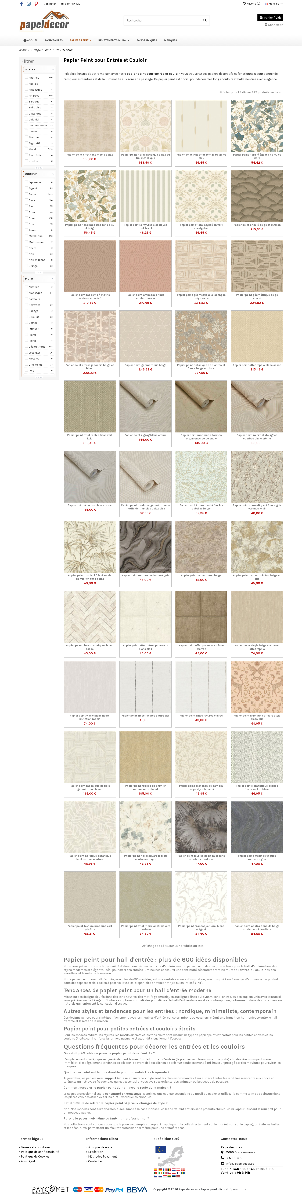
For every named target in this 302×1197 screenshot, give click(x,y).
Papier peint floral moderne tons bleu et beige (89, 226)
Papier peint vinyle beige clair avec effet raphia (257, 647)
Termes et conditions (36, 1147)
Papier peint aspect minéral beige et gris (257, 577)
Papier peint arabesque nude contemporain (145, 296)
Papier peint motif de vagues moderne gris (257, 857)
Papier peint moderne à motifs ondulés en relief (90, 296)
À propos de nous (100, 1147)
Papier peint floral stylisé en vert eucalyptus (201, 226)
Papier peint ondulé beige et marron (257, 224)
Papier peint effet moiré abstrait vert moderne (145, 927)
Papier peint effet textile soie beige (90, 154)
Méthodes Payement (102, 1156)
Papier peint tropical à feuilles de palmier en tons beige (89, 577)
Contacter (50, 3)
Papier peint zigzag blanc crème (146, 435)
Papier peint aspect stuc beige (201, 575)
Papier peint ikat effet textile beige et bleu (201, 156)
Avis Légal (28, 1161)
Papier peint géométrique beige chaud (257, 296)
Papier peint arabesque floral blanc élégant (201, 927)
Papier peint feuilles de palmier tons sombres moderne (201, 857)
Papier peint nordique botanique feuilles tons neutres (90, 857)
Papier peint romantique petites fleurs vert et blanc (257, 787)
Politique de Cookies (35, 1156)
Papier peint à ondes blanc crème (90, 505)
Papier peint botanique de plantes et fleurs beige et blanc (201, 366)
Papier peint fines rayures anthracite (145, 715)
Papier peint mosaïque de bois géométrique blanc (90, 787)
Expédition (95, 1152)
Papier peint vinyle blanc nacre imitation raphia (90, 717)
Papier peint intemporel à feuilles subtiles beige (201, 507)
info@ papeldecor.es (239, 1164)
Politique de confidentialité (40, 1152)
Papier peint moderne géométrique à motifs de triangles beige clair (145, 507)
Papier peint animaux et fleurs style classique (257, 717)
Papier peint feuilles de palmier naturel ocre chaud (145, 787)
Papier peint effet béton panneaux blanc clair (145, 647)
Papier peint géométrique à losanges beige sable (201, 296)
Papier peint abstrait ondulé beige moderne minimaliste (257, 927)
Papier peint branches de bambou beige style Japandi (201, 787)
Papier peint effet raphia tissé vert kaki (89, 436)
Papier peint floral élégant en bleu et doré (257, 156)
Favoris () (253, 3)
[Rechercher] (205, 21)
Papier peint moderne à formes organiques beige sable (201, 436)
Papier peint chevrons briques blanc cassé (89, 647)
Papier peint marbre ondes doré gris (145, 575)
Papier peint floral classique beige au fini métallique (145, 156)
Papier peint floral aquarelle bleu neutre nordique (145, 857)
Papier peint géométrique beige (145, 365)
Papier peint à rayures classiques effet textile (145, 226)
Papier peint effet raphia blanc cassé (257, 365)
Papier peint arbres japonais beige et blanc (90, 366)
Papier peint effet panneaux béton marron (201, 647)
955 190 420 (233, 1158)
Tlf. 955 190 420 (70, 3)
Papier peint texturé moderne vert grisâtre (89, 927)
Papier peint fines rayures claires (201, 715)
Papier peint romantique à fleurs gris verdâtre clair (257, 507)
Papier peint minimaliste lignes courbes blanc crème (257, 436)
